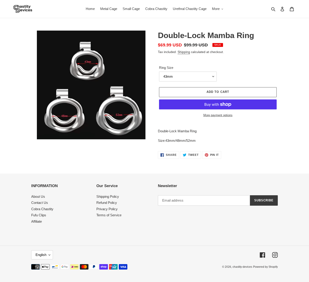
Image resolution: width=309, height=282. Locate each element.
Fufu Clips (38, 215)
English (41, 255)
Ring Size (166, 68)
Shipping (184, 52)
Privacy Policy (107, 209)
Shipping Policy (107, 196)
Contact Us (39, 203)
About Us (38, 196)
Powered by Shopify (265, 266)
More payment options (218, 115)
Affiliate (36, 221)
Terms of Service (108, 215)
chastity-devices (242, 266)
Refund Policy (106, 203)
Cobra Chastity (42, 209)
